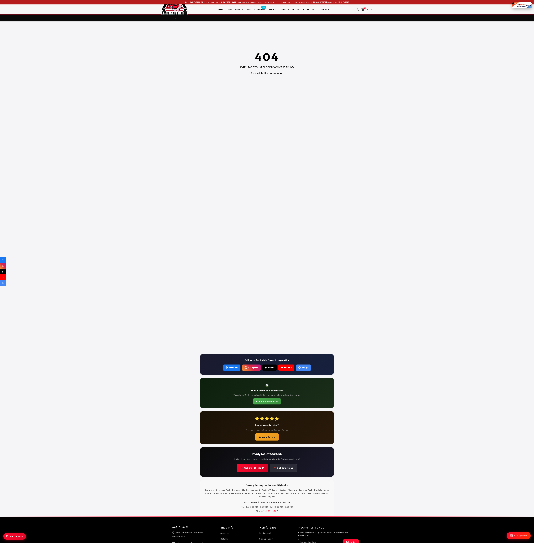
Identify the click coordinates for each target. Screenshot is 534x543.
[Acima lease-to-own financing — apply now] (522, 5)
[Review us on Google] (3, 283)
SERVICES (284, 9)
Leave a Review (267, 437)
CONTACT (324, 9)
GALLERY (296, 9)
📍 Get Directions (283, 468)
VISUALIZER (260, 9)
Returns (224, 538)
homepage (276, 73)
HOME (220, 9)
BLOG (306, 9)
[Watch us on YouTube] (3, 277)
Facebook (233, 367)
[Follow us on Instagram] (3, 266)
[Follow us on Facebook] (3, 260)
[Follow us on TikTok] (3, 271)
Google (305, 367)
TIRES (248, 9)
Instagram (253, 367)
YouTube (288, 367)
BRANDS (272, 9)
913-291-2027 (343, 2)
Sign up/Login (266, 538)
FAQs (314, 9)
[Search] (357, 9)
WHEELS (239, 9)
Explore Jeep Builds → (267, 401)
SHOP (229, 9)
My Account (265, 533)
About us (224, 533)
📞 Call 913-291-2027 (252, 468)
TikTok (271, 367)
